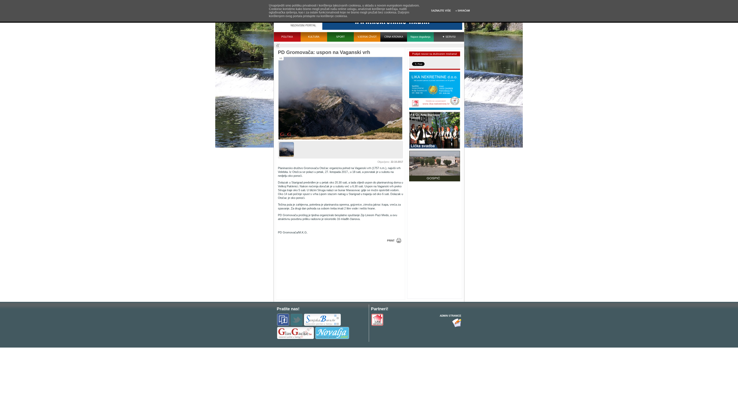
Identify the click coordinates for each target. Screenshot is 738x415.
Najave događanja (420, 36)
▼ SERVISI (449, 36)
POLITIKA (287, 36)
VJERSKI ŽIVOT (367, 36)
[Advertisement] (308, 271)
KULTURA (313, 36)
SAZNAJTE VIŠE (441, 10)
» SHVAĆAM (462, 10)
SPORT (340, 36)
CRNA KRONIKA (393, 36)
